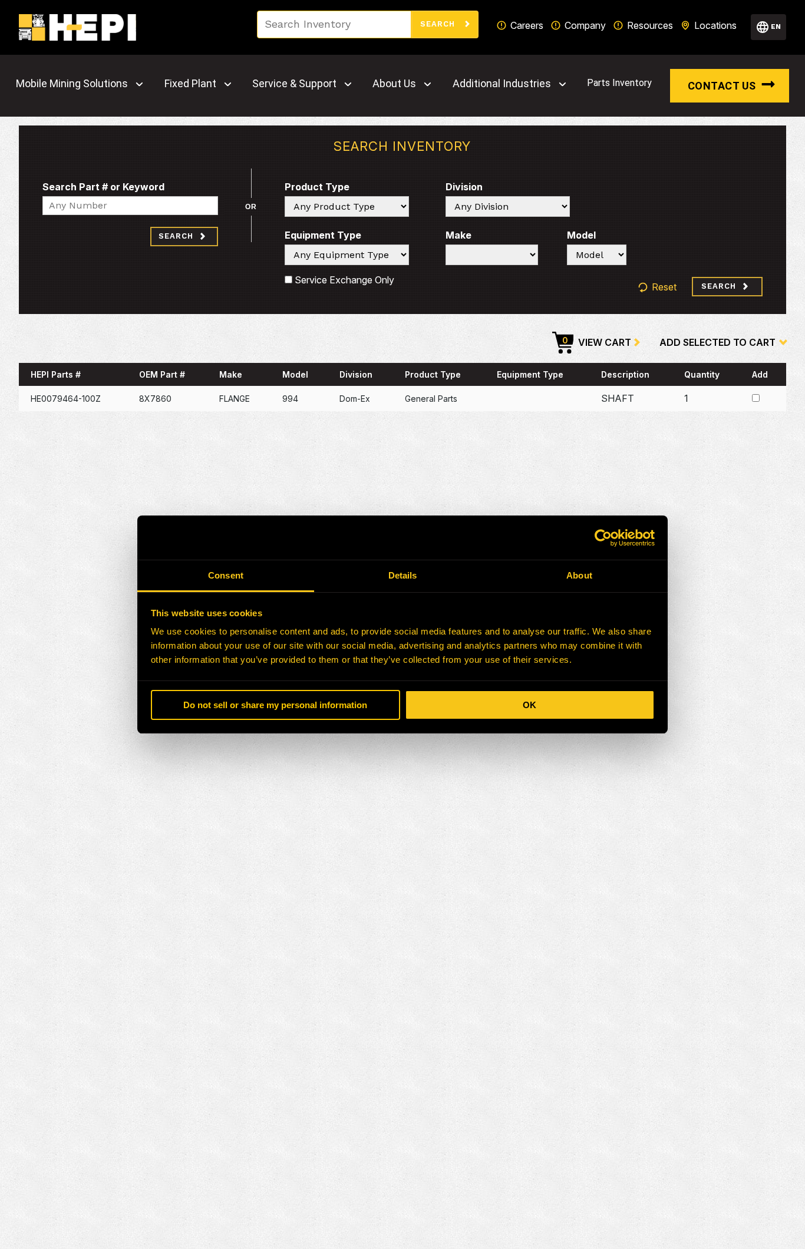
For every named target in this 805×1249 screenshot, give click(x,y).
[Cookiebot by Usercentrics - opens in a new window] (603, 538)
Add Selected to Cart (717, 342)
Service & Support (294, 84)
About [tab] (579, 575)
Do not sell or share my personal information (275, 705)
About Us (394, 84)
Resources (650, 25)
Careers (526, 25)
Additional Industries (502, 84)
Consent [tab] (225, 575)
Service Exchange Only (343, 280)
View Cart (596, 341)
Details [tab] (402, 575)
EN (776, 26)
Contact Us (722, 86)
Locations (715, 25)
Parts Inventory (619, 82)
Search (439, 23)
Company (585, 25)
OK (529, 705)
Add (760, 374)
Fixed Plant (190, 84)
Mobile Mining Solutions (72, 84)
